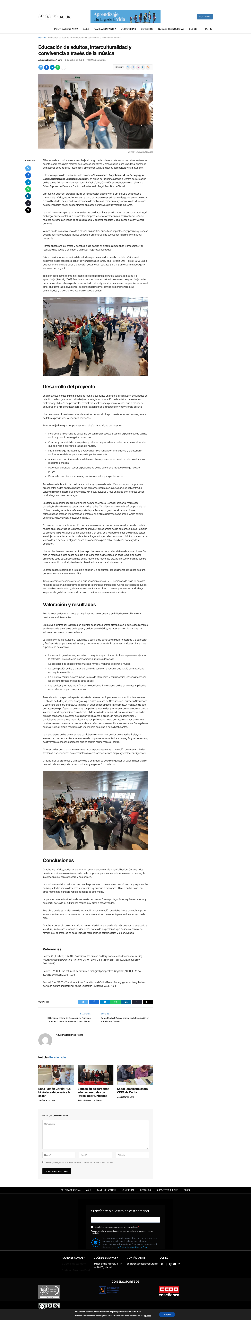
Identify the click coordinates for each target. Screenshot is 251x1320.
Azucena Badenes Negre (50, 60)
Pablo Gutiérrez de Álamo (90, 1100)
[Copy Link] (28, 203)
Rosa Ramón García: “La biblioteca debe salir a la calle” (54, 1092)
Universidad (128, 29)
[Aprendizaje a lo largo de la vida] (125, 17)
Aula (86, 29)
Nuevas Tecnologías (171, 29)
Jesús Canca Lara (46, 1100)
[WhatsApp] (28, 189)
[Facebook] (28, 175)
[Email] (28, 210)
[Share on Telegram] (52, 67)
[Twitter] (28, 168)
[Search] (211, 29)
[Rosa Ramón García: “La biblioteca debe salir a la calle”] (56, 1075)
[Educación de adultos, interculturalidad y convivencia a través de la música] (95, 111)
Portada (42, 37)
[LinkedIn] (28, 196)
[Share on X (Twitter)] (40, 67)
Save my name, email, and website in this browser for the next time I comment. (80, 1162)
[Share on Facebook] (46, 67)
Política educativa (66, 29)
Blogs (193, 29)
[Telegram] (28, 182)
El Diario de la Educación (74, 1263)
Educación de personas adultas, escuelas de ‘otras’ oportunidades (93, 1092)
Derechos (147, 29)
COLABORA (204, 16)
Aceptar (167, 1314)
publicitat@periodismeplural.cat (142, 1263)
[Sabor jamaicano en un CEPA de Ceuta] (135, 1075)
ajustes (147, 1315)
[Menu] (40, 29)
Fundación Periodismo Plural (76, 1270)
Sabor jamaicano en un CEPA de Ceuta (132, 1090)
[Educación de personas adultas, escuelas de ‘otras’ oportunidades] (95, 1075)
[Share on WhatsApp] (57, 67)
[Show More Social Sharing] (63, 67)
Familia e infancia (105, 29)
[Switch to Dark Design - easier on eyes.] (206, 29)
